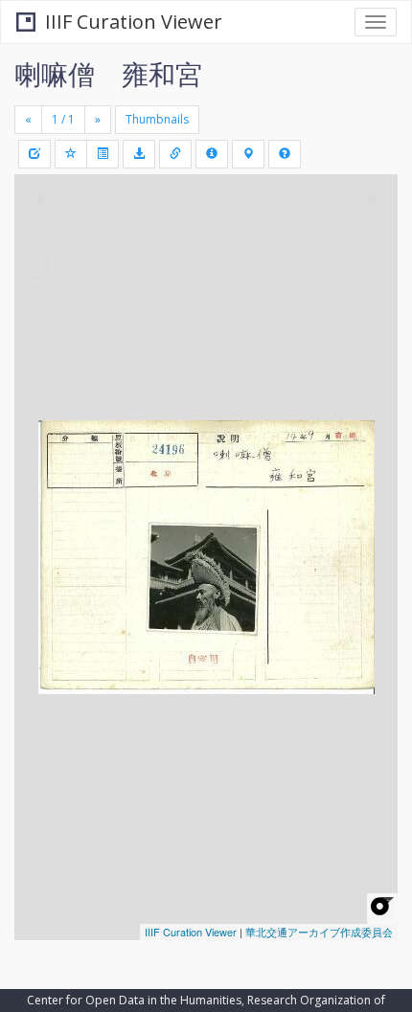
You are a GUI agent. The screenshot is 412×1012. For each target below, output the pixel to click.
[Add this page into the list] (71, 154)
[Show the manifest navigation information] (248, 154)
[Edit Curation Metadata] (34, 154)
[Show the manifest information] (211, 154)
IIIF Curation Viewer (133, 21)
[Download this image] (139, 154)
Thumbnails (157, 119)
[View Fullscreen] (40, 271)
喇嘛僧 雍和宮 (108, 74)
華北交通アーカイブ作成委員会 (319, 931)
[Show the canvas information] (175, 154)
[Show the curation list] (102, 154)
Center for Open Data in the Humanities (134, 1000)
